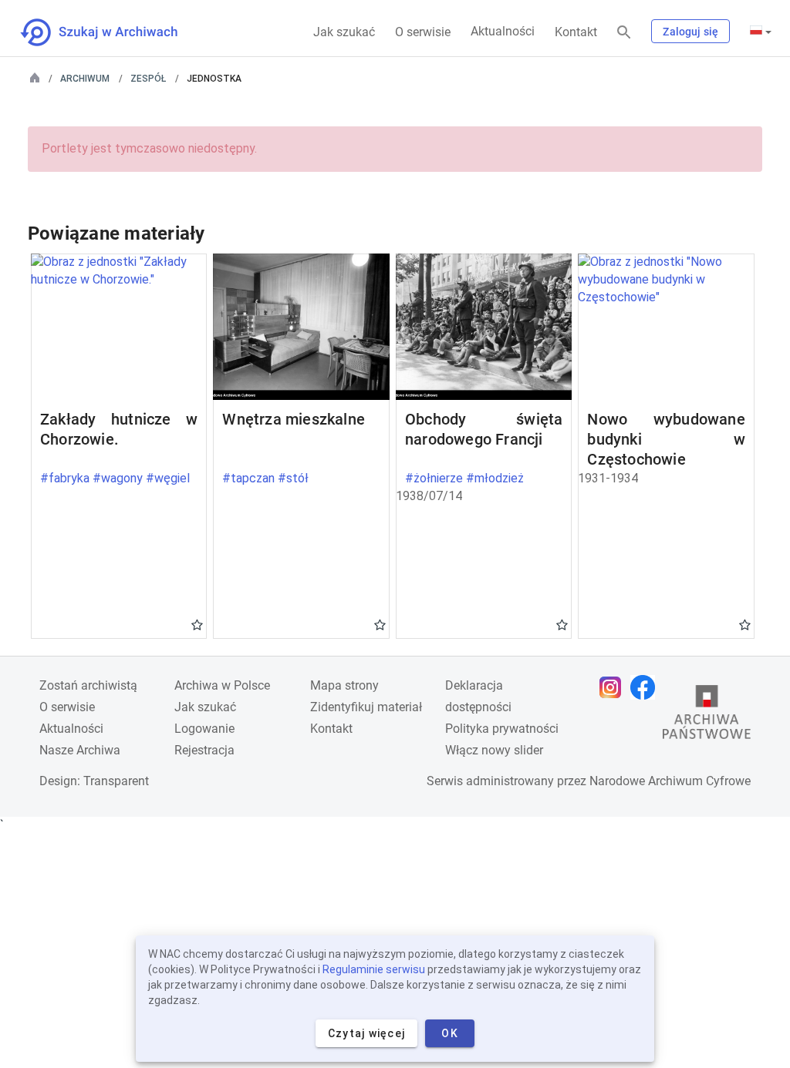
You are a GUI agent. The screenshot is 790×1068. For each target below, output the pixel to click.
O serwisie (423, 32)
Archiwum (85, 78)
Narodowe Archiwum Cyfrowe (670, 781)
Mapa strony (344, 685)
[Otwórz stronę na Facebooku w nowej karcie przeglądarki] (646, 687)
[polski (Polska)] (760, 31)
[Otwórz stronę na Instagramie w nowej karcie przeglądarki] (614, 687)
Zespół (148, 78)
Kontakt (576, 32)
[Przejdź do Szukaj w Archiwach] (113, 32)
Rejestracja (204, 750)
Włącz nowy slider (494, 750)
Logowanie (204, 728)
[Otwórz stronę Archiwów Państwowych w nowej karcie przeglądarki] (707, 716)
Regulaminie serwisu (373, 969)
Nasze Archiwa (79, 750)
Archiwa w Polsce (222, 685)
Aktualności (503, 31)
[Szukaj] (624, 32)
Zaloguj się (690, 31)
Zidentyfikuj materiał (366, 707)
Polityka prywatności (502, 728)
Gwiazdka (197, 624)
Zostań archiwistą (88, 685)
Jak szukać (344, 32)
